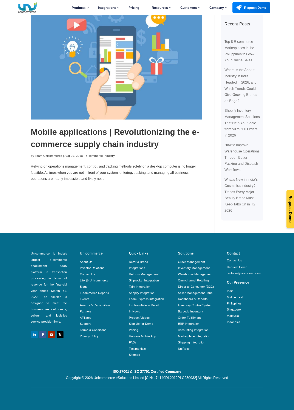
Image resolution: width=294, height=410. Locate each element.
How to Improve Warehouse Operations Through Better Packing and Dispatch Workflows (242, 157)
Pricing (133, 7)
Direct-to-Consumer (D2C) (196, 286)
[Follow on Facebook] (42, 334)
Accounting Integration (193, 330)
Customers (188, 7)
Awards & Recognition (95, 305)
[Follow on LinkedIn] (34, 334)
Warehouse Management (195, 274)
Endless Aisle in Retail (144, 305)
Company (216, 7)
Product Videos (139, 317)
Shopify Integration (142, 293)
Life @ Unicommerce (94, 280)
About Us (86, 262)
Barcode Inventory (190, 311)
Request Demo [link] (237, 267)
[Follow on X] (60, 334)
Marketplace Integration (194, 336)
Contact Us (87, 274)
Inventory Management (194, 268)
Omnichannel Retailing (193, 280)
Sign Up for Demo (141, 323)
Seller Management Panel (195, 293)
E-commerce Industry (100, 155)
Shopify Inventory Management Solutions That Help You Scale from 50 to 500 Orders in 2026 (242, 123)
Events (84, 299)
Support (85, 323)
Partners (85, 311)
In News (134, 311)
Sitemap (134, 354)
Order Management (191, 262)
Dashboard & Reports (192, 299)
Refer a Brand (138, 262)
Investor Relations (92, 268)
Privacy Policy (89, 336)
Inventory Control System (195, 305)
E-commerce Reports (94, 293)
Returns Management (144, 274)
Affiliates (85, 317)
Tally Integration (139, 286)
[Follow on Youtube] (51, 334)
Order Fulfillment (189, 317)
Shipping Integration (191, 342)
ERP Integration (189, 323)
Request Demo (255, 7)
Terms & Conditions (93, 330)
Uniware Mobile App (142, 336)
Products (78, 7)
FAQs (132, 342)
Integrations (107, 7)
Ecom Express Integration (146, 299)
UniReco (184, 348)
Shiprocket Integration (144, 280)
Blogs (83, 286)
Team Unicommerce (48, 155)
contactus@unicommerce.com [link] (244, 273)
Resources (160, 7)
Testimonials (137, 348)
